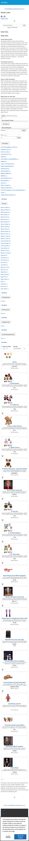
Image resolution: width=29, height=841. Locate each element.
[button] (4, 19)
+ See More (4, 199)
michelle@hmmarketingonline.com (14, 9)
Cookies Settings (8, 836)
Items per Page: (7, 346)
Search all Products (12, 27)
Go (24, 25)
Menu (5, 2)
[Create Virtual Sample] (2, 413)
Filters (3, 116)
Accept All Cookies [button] (20, 837)
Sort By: (15, 346)
